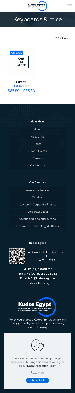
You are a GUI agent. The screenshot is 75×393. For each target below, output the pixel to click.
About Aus (37, 137)
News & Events (37, 151)
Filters (64, 38)
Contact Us (37, 165)
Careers (37, 158)
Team (37, 144)
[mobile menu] (69, 6)
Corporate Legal (37, 212)
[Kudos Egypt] (37, 6)
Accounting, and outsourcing (37, 219)
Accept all (37, 380)
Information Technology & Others (37, 226)
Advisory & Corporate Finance (37, 204)
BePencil (21, 82)
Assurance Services (37, 190)
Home (37, 129)
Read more (37, 372)
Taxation (37, 197)
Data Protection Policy (41, 366)
